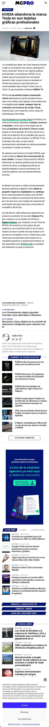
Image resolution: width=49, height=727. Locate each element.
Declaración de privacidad (31, 724)
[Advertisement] (24, 275)
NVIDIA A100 (27, 244)
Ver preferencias (24, 719)
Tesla (25, 305)
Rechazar (24, 712)
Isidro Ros (28, 28)
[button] (45, 679)
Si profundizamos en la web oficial (17, 119)
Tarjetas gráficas (11, 305)
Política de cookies (14, 724)
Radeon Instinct (9, 222)
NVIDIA (30, 303)
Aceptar (24, 705)
